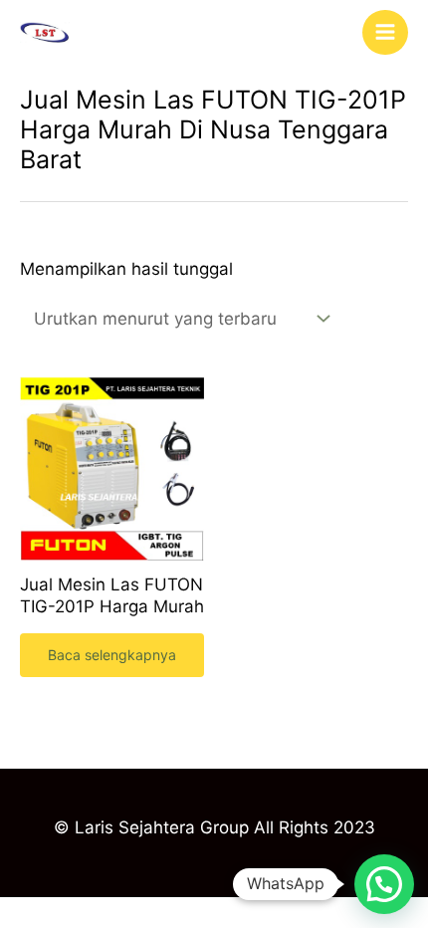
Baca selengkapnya (112, 654)
